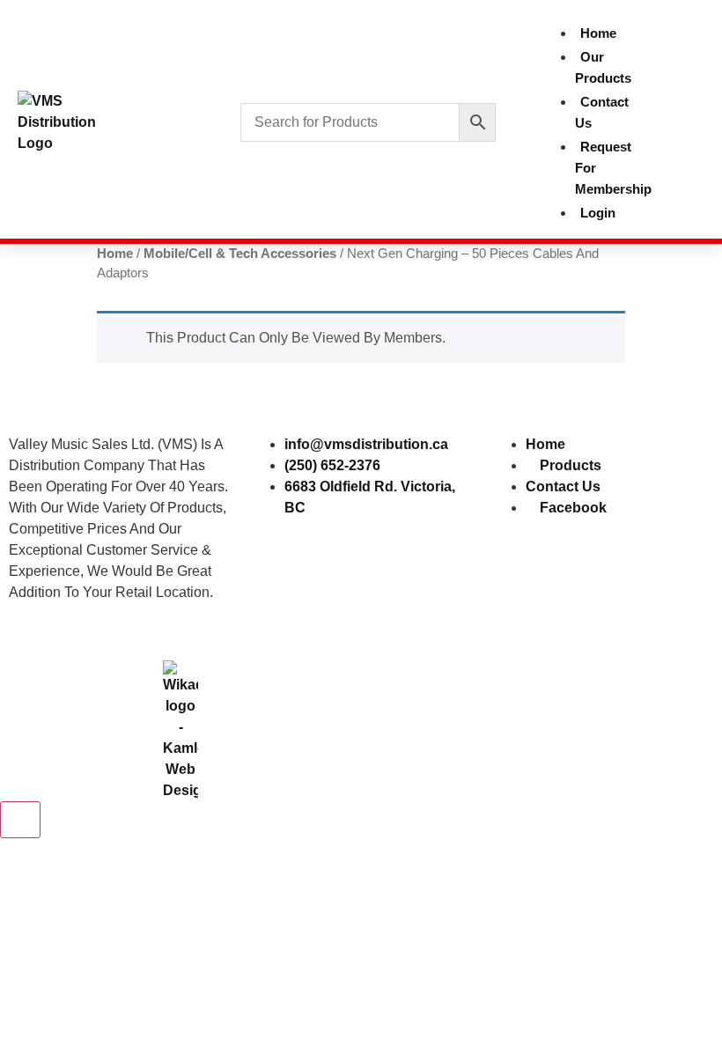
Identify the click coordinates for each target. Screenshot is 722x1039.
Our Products (603, 67)
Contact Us (602, 112)
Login (597, 212)
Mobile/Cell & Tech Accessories (240, 254)
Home (598, 33)
